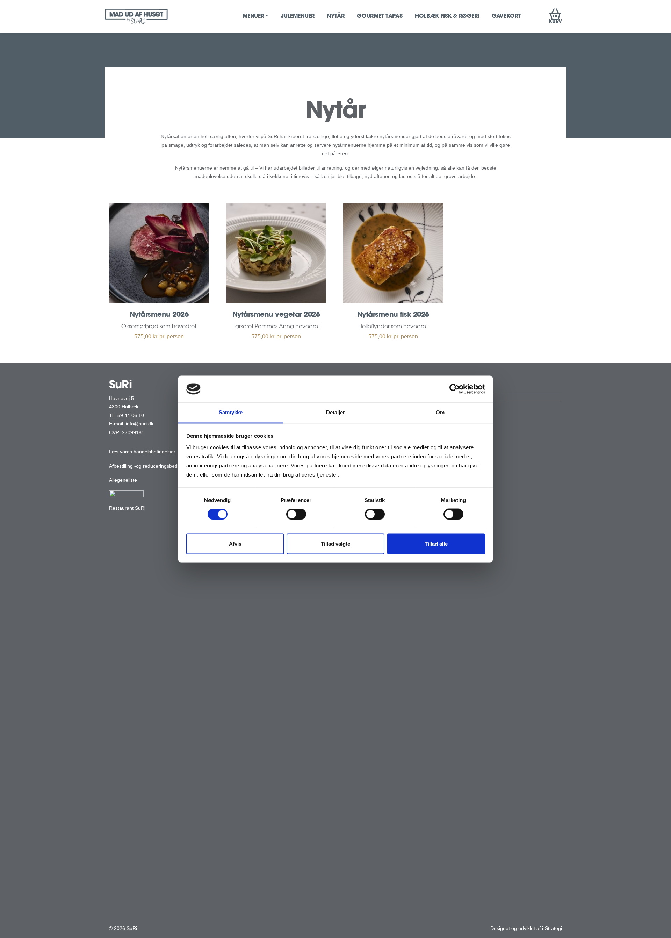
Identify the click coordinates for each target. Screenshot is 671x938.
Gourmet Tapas (379, 16)
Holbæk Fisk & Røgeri (447, 16)
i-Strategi (552, 928)
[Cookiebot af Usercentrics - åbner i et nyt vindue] (454, 389)
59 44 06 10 (130, 415)
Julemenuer (297, 16)
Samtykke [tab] (231, 412)
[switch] (296, 514)
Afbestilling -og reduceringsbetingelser (151, 466)
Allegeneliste (123, 480)
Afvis (235, 543)
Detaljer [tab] (335, 412)
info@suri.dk (139, 424)
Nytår (335, 16)
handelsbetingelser (154, 451)
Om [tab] (440, 412)
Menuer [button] (253, 16)
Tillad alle (436, 543)
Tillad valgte (335, 543)
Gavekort (506, 16)
